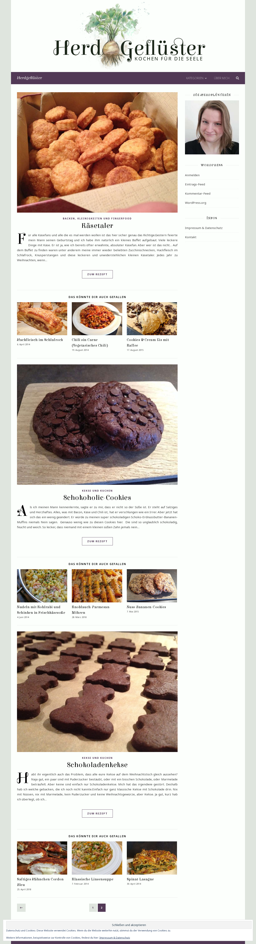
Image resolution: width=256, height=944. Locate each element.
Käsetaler (97, 225)
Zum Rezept (97, 274)
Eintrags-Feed (195, 184)
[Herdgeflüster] (128, 38)
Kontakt (190, 237)
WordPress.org (195, 203)
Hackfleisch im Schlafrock (40, 340)
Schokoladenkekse (97, 765)
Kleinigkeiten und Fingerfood (104, 218)
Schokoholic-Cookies (97, 497)
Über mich (221, 78)
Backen (69, 218)
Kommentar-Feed (197, 193)
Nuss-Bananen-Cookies (146, 607)
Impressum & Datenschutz (204, 228)
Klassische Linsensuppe (92, 879)
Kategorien (194, 78)
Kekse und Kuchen (97, 490)
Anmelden (192, 175)
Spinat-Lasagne (140, 879)
